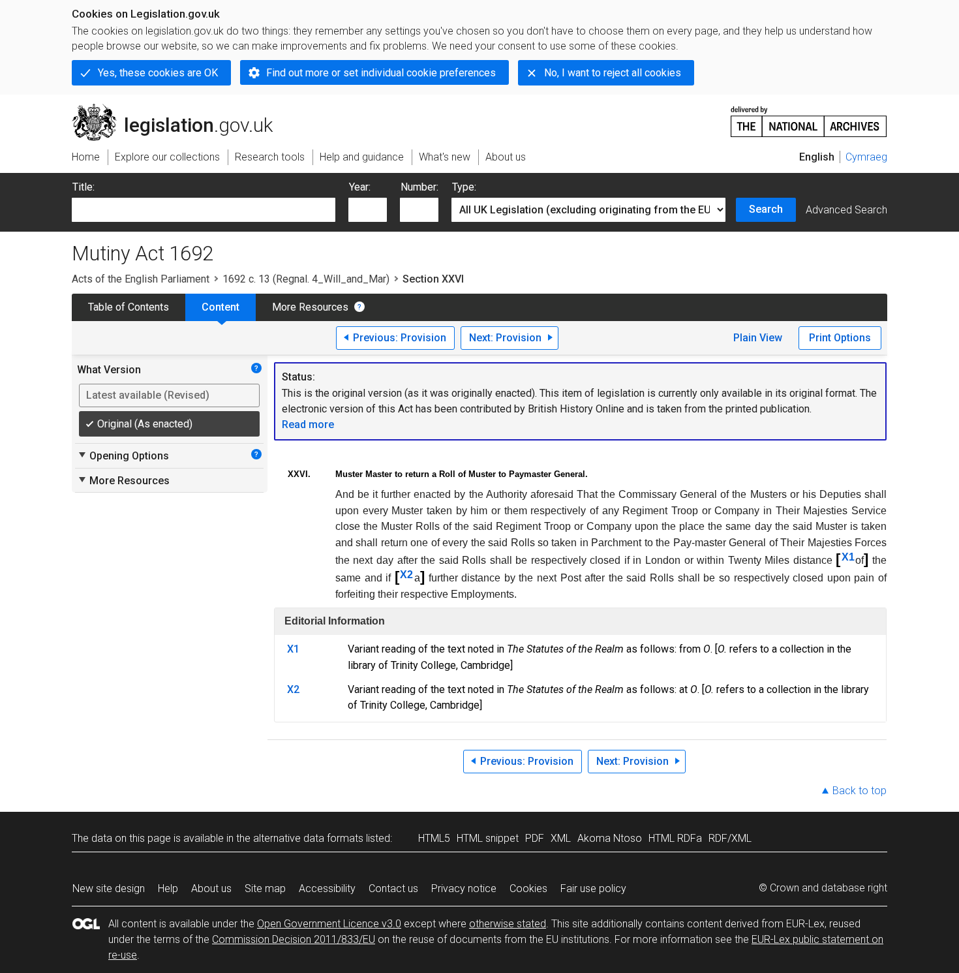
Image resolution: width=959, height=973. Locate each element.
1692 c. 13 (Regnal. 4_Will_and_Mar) (305, 279)
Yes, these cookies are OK (158, 73)
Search (766, 209)
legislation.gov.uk (179, 109)
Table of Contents (128, 307)
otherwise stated (507, 924)
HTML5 (434, 838)
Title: (83, 187)
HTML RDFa (675, 838)
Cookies (528, 888)
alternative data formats (308, 838)
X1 (848, 557)
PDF (534, 838)
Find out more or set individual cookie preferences (381, 73)
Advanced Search (846, 210)
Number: (419, 187)
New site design (108, 888)
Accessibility (327, 888)
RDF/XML (730, 838)
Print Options (840, 338)
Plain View (757, 338)
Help (168, 888)
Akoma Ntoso (609, 838)
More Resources (310, 307)
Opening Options (123, 455)
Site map (265, 888)
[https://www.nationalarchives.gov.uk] (809, 116)
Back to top (859, 790)
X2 (406, 574)
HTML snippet (488, 838)
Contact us (393, 888)
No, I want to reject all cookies (612, 73)
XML (561, 838)
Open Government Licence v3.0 (329, 924)
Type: (464, 187)
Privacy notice (463, 888)
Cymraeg (866, 157)
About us (211, 888)
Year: (360, 187)
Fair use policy (593, 888)
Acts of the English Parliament (140, 279)
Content (220, 307)
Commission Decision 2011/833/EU (293, 939)
